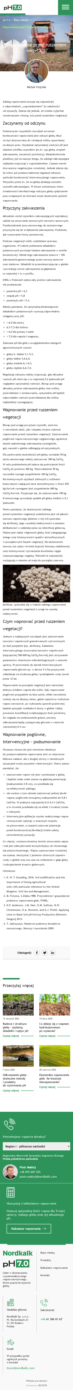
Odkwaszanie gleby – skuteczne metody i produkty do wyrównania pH (15, 1080)
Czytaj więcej (11, 1036)
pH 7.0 (6, 20)
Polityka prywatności (36, 1381)
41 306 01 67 (51, 1319)
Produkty (45, 1260)
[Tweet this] (45, 953)
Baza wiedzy (21, 20)
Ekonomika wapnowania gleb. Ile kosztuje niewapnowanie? (54, 1078)
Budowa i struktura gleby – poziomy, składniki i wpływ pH (15, 1027)
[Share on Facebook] (37, 953)
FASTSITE (42, 1385)
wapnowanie (36, 37)
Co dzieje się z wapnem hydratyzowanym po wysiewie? (54, 1027)
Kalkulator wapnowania (26, 1228)
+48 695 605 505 (30, 1172)
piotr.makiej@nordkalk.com (38, 1176)
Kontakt (45, 1275)
